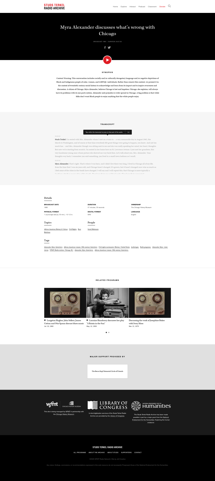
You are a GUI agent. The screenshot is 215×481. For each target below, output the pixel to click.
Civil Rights (73, 229)
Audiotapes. (135, 247)
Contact (138, 452)
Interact (133, 6)
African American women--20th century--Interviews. (111, 250)
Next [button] (166, 303)
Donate (162, 6)
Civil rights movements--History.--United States (114, 247)
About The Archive (97, 452)
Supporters (126, 452)
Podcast (142, 6)
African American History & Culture (56, 229)
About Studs (112, 452)
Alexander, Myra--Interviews (53, 247)
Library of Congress (117, 416)
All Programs (80, 452)
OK (128, 132)
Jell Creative (121, 459)
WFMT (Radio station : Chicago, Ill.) (61, 250)
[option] (65, 309)
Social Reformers (93, 229)
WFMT (68, 411)
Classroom (152, 6)
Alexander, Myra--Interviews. (84, 250)
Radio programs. (145, 247)
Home (115, 6)
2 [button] (112, 332)
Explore (124, 6)
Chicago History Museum (65, 414)
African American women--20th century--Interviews (80, 247)
